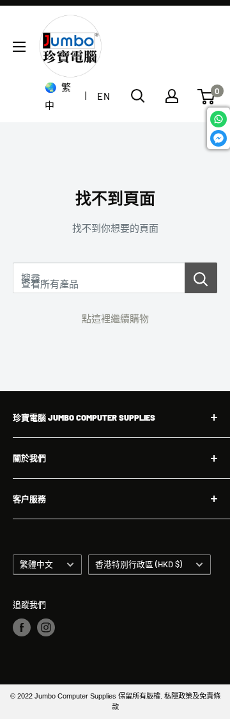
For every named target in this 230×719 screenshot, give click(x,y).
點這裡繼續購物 (115, 318)
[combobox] (99, 278)
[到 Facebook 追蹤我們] (22, 627)
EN (103, 96)
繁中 (58, 96)
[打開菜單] (19, 47)
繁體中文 (36, 564)
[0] (207, 96)
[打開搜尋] (138, 96)
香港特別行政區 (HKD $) (138, 564)
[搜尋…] (201, 278)
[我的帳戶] (171, 96)
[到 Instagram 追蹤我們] (46, 627)
